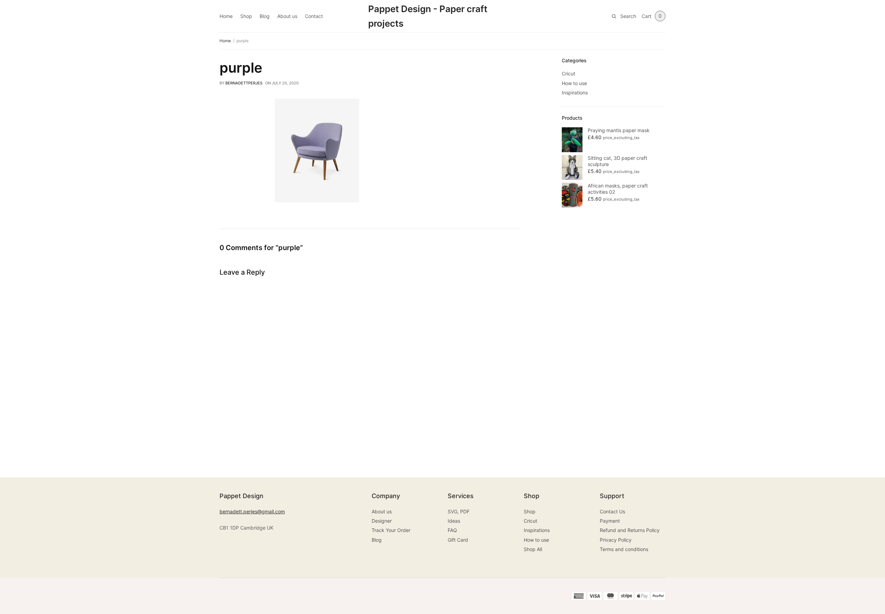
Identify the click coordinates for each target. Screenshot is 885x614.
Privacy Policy (616, 540)
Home (226, 16)
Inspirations (575, 92)
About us (287, 16)
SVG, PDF (458, 511)
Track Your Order (391, 530)
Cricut (568, 73)
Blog (265, 16)
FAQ (452, 530)
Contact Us (612, 511)
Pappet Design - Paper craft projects (427, 16)
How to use (574, 83)
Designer (382, 521)
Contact (314, 16)
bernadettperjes (243, 83)
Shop (246, 16)
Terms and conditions (624, 549)
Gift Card (458, 540)
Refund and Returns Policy (630, 530)
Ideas (454, 521)
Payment (610, 521)
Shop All (533, 549)
